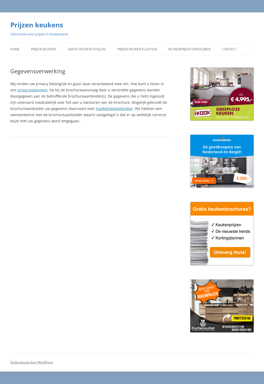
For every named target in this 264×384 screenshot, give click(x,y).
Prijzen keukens (36, 24)
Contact (229, 49)
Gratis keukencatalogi (87, 49)
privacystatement (32, 89)
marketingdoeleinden (114, 108)
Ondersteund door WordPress (31, 362)
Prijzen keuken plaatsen (137, 49)
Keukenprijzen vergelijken (189, 49)
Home (15, 49)
